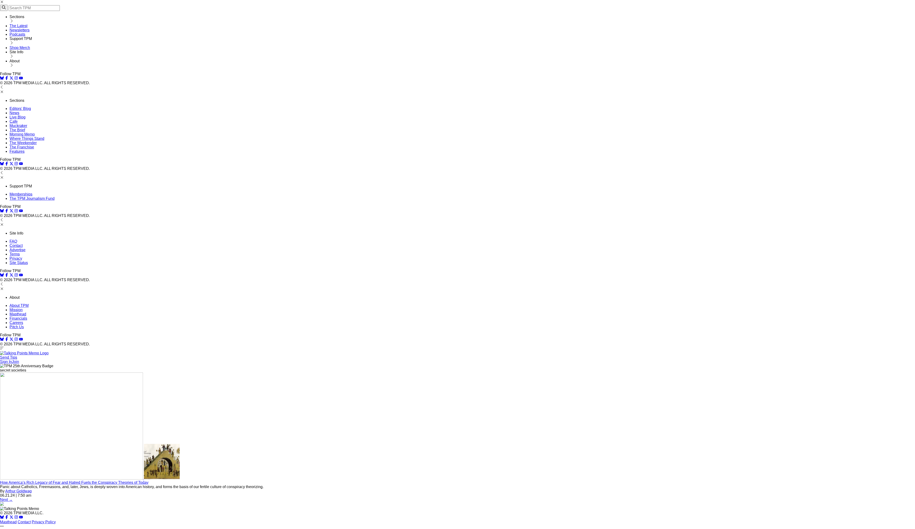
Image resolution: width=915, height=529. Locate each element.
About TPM (19, 306)
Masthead (18, 314)
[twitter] (11, 518)
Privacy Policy (44, 522)
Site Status (19, 263)
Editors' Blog (20, 109)
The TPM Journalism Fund (32, 198)
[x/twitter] (12, 79)
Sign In (6, 362)
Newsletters (20, 30)
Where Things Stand (27, 139)
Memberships (21, 194)
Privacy (16, 258)
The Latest (18, 26)
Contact (16, 246)
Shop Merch (20, 48)
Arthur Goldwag (18, 491)
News (14, 113)
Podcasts (17, 34)
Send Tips (8, 357)
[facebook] (7, 79)
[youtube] (21, 79)
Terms (15, 254)
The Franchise (22, 147)
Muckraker (18, 126)
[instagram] (16, 79)
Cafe (14, 121)
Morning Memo (22, 134)
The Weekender (23, 143)
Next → (6, 500)
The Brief (17, 130)
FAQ (13, 241)
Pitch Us (17, 327)
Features (17, 151)
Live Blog (17, 117)
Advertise (17, 250)
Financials (18, 318)
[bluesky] (2, 79)
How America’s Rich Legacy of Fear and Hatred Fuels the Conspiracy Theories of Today (74, 482)
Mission (16, 310)
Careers (16, 323)
